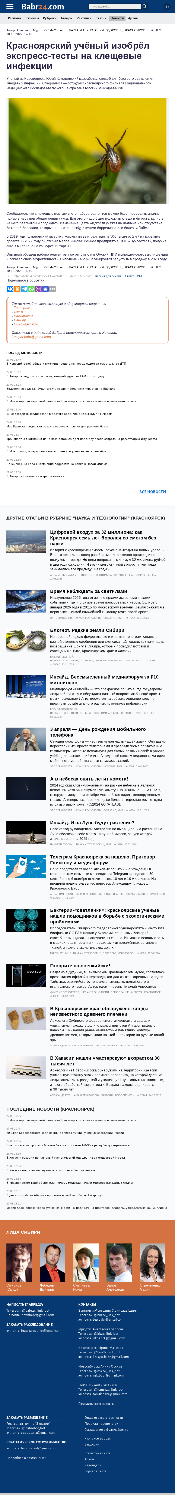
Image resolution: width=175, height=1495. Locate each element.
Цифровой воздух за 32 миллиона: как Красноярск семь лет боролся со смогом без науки (103, 537)
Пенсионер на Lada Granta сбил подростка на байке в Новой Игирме (57, 464)
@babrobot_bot (33, 1428)
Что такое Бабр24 (98, 1438)
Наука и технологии (86, 30)
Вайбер (20, 320)
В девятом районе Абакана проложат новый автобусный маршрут (54, 1195)
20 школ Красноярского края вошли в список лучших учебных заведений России (65, 1132)
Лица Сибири (23, 1232)
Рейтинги (84, 18)
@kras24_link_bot (107, 1352)
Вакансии (92, 1444)
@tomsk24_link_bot (108, 1389)
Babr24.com (55, 30)
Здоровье (114, 30)
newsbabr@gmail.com (38, 1315)
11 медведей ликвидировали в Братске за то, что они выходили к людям (59, 413)
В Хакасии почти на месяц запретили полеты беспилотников (50, 1170)
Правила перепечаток (101, 1423)
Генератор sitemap (103, 1486)
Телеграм (22, 308)
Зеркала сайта (95, 1471)
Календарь (93, 1465)
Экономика (104, 575)
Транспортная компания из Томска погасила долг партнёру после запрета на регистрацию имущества (81, 438)
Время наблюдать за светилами (88, 591)
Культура (137, 992)
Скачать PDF (134, 276)
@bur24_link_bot (107, 1315)
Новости (117, 18)
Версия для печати (108, 276)
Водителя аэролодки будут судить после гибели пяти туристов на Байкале (60, 388)
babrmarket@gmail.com (38, 1448)
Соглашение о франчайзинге (106, 1429)
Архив (133, 18)
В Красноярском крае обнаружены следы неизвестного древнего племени (99, 1011)
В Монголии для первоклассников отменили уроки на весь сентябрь (56, 451)
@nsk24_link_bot (107, 1371)
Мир (120, 618)
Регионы (15, 18)
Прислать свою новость (96, 1403)
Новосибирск (124, 1095)
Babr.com (42, 6)
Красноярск (134, 30)
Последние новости (24, 353)
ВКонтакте (24, 316)
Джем (18, 312)
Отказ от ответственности (104, 1417)
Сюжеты (32, 18)
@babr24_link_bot (35, 1310)
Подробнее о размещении (26, 1458)
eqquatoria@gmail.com (38, 1432)
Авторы (67, 18)
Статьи (101, 18)
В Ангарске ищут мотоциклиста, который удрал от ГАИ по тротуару (55, 376)
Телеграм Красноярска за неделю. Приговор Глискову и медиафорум (102, 859)
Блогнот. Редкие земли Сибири (87, 630)
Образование (120, 992)
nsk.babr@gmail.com (108, 1375)
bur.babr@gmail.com (108, 1319)
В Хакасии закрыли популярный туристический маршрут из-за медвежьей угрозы (65, 1157)
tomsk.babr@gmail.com (110, 1394)
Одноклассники (26, 324)
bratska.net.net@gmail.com (41, 1330)
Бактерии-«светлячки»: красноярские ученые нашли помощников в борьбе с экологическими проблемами (107, 916)
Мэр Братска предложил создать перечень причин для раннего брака (57, 426)
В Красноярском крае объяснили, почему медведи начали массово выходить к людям (69, 1182)
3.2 (33, 1486)
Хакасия (150, 660)
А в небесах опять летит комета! (89, 779)
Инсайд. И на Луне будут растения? (92, 822)
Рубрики (50, 18)
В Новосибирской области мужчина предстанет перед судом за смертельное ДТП (66, 363)
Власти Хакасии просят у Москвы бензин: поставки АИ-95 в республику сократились (68, 1145)
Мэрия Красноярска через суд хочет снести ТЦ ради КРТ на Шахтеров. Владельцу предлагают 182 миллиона (86, 1207)
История (109, 766)
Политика (86, 660)
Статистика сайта (98, 1453)
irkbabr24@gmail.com (109, 1338)
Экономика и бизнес (109, 660)
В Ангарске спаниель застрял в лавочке (35, 476)
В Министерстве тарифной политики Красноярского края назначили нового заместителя (71, 401)
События (110, 618)
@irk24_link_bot (106, 1333)
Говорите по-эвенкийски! (80, 965)
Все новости (152, 492)
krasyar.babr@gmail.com (31, 337)
